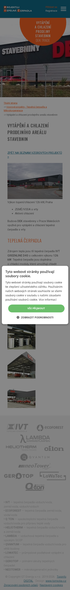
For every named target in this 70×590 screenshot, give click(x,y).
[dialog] (35, 295)
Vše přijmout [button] (36, 308)
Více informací (48, 299)
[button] (35, 317)
